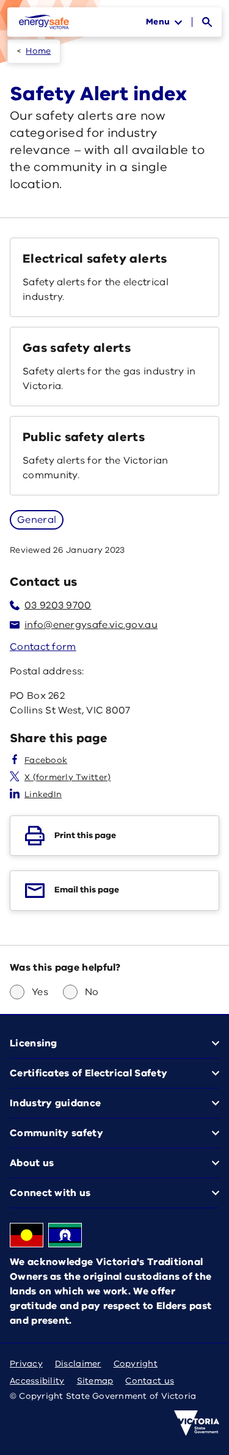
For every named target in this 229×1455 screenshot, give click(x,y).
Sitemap (95, 1381)
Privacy (26, 1363)
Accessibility (37, 1381)
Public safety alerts (84, 437)
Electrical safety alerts (95, 258)
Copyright (136, 1363)
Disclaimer (78, 1363)
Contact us (149, 1381)
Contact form (43, 647)
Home (38, 51)
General (36, 520)
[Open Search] (207, 22)
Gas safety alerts (77, 348)
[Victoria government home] (196, 1423)
